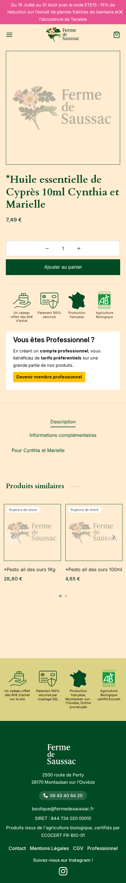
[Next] (114, 537)
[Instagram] (63, 873)
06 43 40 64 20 (66, 795)
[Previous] (12, 537)
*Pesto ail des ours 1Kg (29, 569)
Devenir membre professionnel (49, 376)
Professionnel (102, 848)
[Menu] (9, 34)
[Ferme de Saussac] (63, 756)
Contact (17, 848)
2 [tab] (66, 596)
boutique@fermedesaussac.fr (63, 808)
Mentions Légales (49, 848)
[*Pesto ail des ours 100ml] (93, 532)
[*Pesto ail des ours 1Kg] (32, 532)
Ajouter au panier (63, 267)
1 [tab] (60, 596)
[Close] (121, 12)
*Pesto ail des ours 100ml (93, 569)
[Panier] (116, 34)
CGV (78, 848)
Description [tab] (63, 422)
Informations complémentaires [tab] (63, 435)
